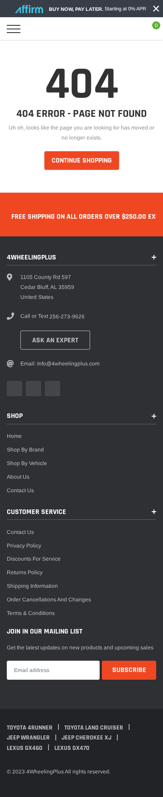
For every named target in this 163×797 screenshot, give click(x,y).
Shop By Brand (25, 450)
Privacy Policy (24, 546)
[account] (131, 29)
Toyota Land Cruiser (94, 728)
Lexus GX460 (25, 748)
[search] (34, 29)
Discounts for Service (34, 559)
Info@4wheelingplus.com (68, 363)
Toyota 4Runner (30, 728)
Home (14, 436)
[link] (14, 388)
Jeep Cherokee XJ (87, 738)
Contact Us (20, 490)
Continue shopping (82, 160)
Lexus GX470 (72, 748)
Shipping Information (32, 586)
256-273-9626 (67, 316)
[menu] (13, 29)
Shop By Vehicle (27, 463)
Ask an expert (55, 340)
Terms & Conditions (31, 613)
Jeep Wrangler (29, 738)
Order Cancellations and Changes (49, 599)
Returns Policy (25, 572)
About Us (18, 477)
